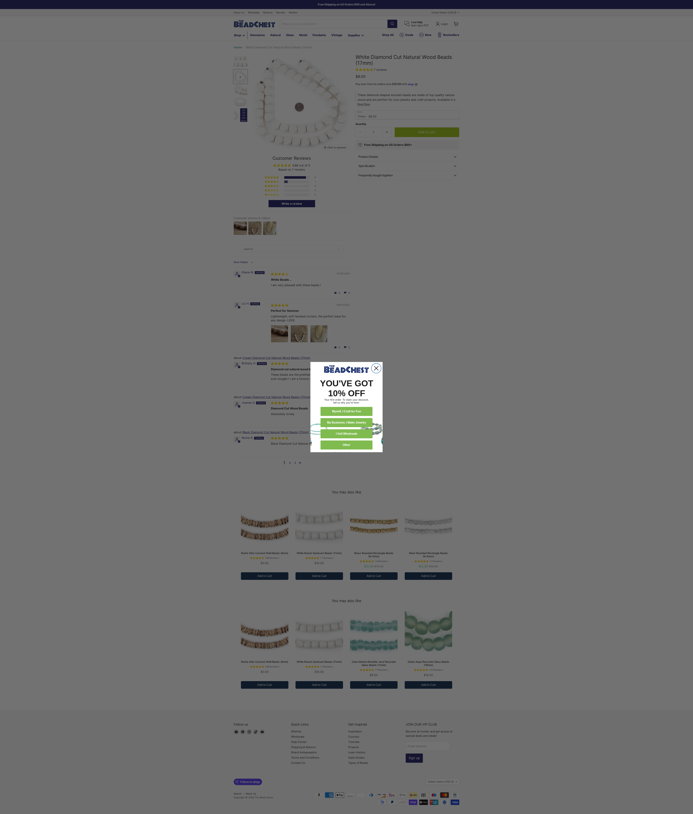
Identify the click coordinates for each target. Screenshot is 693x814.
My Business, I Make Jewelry (346, 422)
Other (346, 444)
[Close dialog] (376, 368)
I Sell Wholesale (346, 433)
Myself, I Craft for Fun (346, 411)
